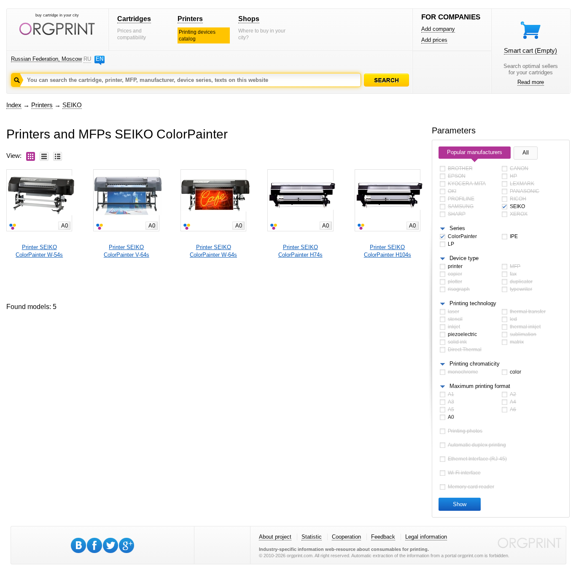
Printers (190, 18)
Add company (438, 29)
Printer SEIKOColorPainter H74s (300, 251)
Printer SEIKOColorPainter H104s (387, 251)
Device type (464, 258)
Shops (248, 18)
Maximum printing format (479, 386)
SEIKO (72, 104)
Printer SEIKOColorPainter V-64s (126, 251)
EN (99, 59)
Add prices (434, 40)
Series (457, 228)
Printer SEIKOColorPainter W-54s (39, 251)
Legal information (426, 537)
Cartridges (134, 18)
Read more (530, 82)
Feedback (383, 537)
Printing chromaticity (474, 364)
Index (14, 104)
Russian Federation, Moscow (46, 59)
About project (275, 537)
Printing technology (472, 303)
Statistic (311, 537)
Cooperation (346, 537)
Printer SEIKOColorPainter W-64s (213, 251)
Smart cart (530, 50)
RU (87, 59)
